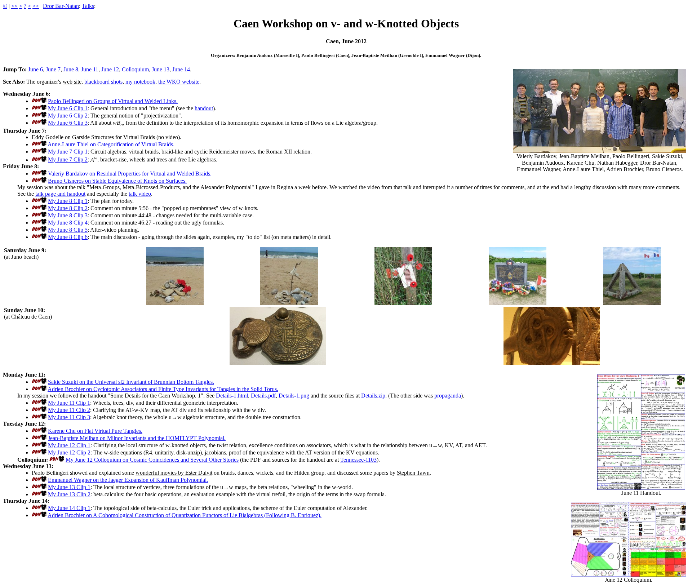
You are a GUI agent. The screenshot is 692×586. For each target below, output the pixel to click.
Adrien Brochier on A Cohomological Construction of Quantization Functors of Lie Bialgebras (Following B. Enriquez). (184, 515)
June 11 (89, 69)
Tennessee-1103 (358, 460)
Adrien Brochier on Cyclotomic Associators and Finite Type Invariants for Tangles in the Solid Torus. (163, 389)
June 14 (181, 69)
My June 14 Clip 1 (69, 508)
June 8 (70, 69)
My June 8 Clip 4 (68, 222)
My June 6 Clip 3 (68, 123)
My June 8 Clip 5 (68, 230)
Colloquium (135, 69)
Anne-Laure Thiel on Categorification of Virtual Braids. (111, 144)
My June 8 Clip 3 (68, 215)
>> (35, 6)
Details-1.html (232, 395)
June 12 (110, 69)
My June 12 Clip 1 (69, 445)
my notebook (140, 82)
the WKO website (178, 82)
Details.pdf (263, 395)
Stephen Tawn (413, 473)
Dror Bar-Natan (61, 6)
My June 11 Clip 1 (69, 403)
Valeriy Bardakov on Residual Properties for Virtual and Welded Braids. (130, 173)
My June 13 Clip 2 (69, 494)
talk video (140, 194)
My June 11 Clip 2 (69, 410)
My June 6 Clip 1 (68, 108)
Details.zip (373, 395)
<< (14, 6)
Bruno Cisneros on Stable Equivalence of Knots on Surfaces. (117, 181)
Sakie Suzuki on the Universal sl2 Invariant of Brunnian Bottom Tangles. (131, 382)
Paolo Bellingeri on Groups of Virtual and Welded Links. (113, 101)
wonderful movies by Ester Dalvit (174, 473)
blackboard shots (103, 82)
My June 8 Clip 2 (68, 208)
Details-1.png (294, 395)
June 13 (160, 69)
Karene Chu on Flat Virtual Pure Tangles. (95, 431)
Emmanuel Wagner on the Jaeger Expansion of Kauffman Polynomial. (128, 480)
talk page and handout (60, 194)
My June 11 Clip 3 (69, 417)
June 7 (53, 69)
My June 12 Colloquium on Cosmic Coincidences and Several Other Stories (152, 460)
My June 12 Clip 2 (69, 452)
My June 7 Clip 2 (68, 160)
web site (72, 82)
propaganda (447, 395)
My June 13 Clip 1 (69, 487)
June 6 (35, 69)
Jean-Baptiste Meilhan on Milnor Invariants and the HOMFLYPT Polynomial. (137, 438)
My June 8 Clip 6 (68, 237)
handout (204, 108)
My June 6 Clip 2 (68, 115)
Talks (88, 6)
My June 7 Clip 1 (68, 151)
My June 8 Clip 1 (68, 201)
